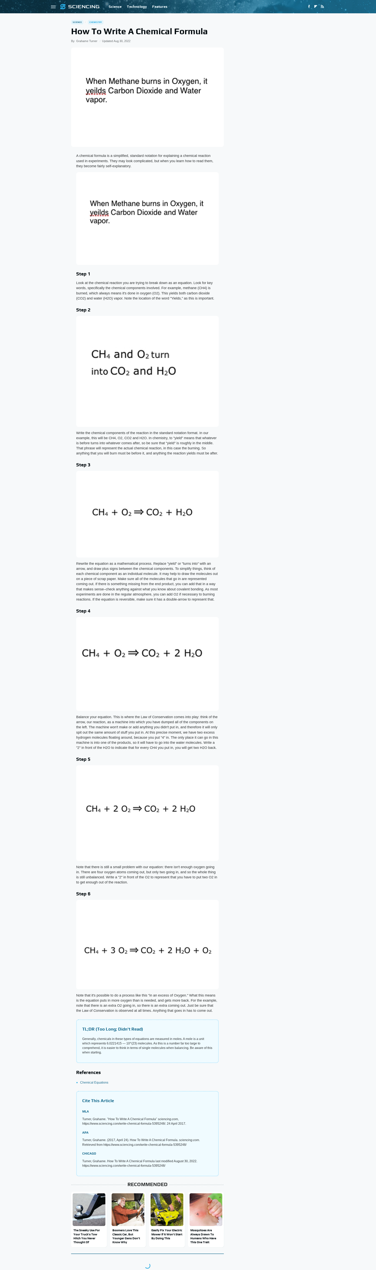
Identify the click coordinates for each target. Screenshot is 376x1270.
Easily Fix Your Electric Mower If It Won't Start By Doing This (166, 1234)
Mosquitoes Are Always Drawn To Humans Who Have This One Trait (203, 1236)
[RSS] (322, 6)
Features (159, 6)
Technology (137, 6)
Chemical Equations (94, 1082)
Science (115, 6)
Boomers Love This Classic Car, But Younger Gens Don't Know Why (126, 1236)
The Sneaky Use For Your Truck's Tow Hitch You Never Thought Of (86, 1236)
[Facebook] (309, 6)
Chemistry (95, 22)
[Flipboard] (315, 6)
